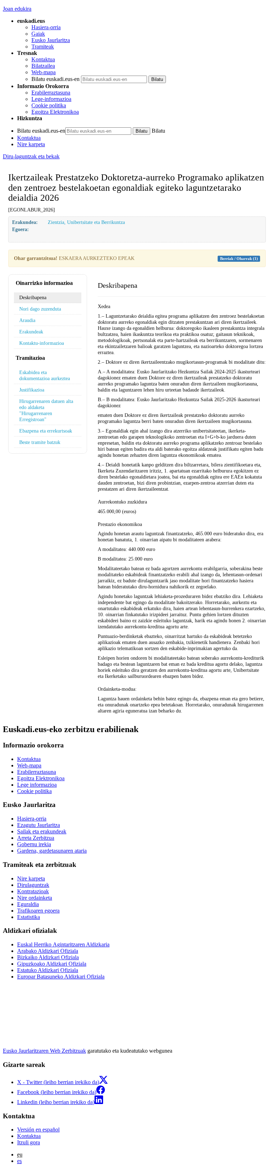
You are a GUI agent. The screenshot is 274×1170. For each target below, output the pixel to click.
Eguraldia (28, 904)
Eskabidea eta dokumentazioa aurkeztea (44, 375)
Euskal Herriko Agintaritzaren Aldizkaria (63, 944)
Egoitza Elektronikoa (55, 112)
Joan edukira (17, 9)
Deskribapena (32, 297)
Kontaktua (43, 59)
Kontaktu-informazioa (41, 343)
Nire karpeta (31, 144)
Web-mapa (43, 72)
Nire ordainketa (34, 898)
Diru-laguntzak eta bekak (31, 156)
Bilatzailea (43, 66)
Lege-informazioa (51, 99)
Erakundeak (31, 331)
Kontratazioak (33, 891)
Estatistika (28, 917)
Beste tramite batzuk (39, 442)
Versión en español (38, 1129)
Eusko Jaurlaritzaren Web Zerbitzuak (44, 1051)
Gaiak (38, 34)
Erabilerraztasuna (50, 93)
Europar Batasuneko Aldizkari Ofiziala (61, 977)
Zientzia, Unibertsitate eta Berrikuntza (86, 222)
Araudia (27, 320)
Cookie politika (48, 105)
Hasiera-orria (46, 27)
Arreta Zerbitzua (35, 838)
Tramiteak (42, 47)
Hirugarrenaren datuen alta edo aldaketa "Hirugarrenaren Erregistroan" (46, 410)
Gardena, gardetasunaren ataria (52, 851)
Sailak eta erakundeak (41, 831)
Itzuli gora (28, 1142)
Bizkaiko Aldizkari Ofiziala (48, 957)
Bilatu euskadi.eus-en (55, 79)
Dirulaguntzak (33, 885)
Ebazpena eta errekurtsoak (45, 431)
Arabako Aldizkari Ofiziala (47, 951)
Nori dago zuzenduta (40, 309)
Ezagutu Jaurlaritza (38, 825)
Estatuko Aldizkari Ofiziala (47, 970)
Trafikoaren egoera (38, 911)
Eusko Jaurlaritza (50, 40)
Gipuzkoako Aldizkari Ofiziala (51, 964)
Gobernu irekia (34, 844)
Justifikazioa (31, 390)
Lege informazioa (37, 785)
